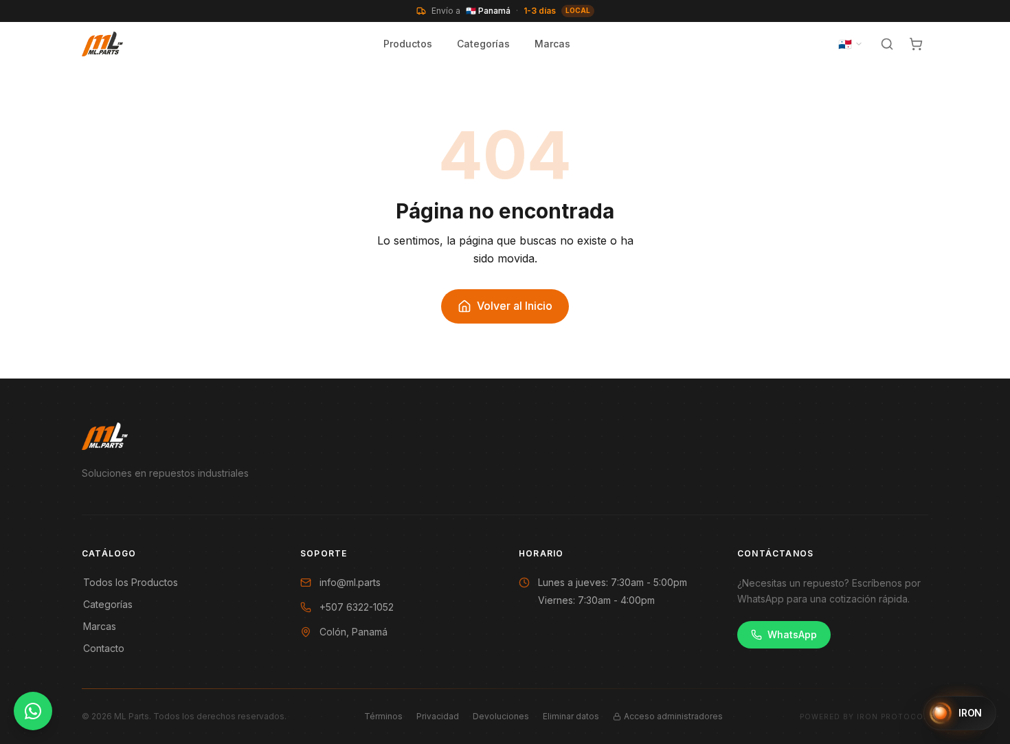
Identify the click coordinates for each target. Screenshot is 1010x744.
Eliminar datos (571, 716)
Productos (407, 43)
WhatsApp (792, 634)
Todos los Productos (130, 582)
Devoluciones (501, 716)
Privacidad (437, 716)
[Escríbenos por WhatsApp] (33, 711)
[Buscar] (887, 44)
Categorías (483, 43)
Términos (383, 716)
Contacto (103, 648)
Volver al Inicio (514, 306)
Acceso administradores (673, 716)
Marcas (552, 43)
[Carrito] (916, 44)
